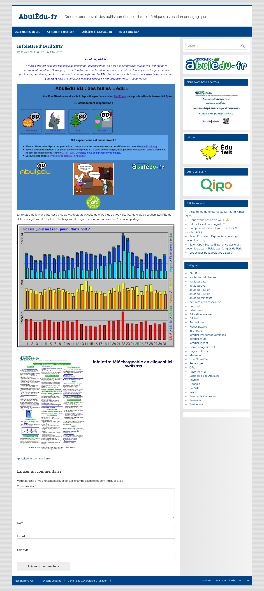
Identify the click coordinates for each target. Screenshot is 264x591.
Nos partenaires (24, 581)
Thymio (194, 379)
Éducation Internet (200, 314)
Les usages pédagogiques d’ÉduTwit (211, 252)
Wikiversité (196, 404)
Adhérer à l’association (97, 31)
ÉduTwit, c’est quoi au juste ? (206, 224)
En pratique (196, 322)
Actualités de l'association (205, 302)
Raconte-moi (197, 371)
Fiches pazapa (198, 326)
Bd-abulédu (196, 310)
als (42, 52)
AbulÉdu (194, 273)
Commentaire (26, 486)
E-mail (22, 536)
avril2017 (133, 366)
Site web (22, 549)
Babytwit (194, 306)
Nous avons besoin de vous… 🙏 (209, 220)
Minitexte (195, 355)
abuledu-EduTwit (199, 289)
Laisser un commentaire (35, 458)
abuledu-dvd (197, 285)
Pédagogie (196, 363)
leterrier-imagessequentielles (207, 335)
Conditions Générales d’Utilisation (87, 581)
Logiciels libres (198, 351)
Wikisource (196, 400)
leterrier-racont (198, 343)
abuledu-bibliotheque (202, 277)
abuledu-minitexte (200, 298)
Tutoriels (194, 384)
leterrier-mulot (198, 338)
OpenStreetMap (199, 359)
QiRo (192, 367)
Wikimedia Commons (202, 396)
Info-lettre (56, 52)
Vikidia (193, 392)
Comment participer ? (61, 31)
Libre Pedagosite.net (202, 347)
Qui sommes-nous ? (27, 31)
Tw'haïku (194, 388)
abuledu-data (197, 281)
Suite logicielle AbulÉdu (204, 375)
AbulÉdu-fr (37, 16)
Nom (21, 523)
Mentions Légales (50, 581)
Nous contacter (129, 31)
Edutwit (194, 318)
